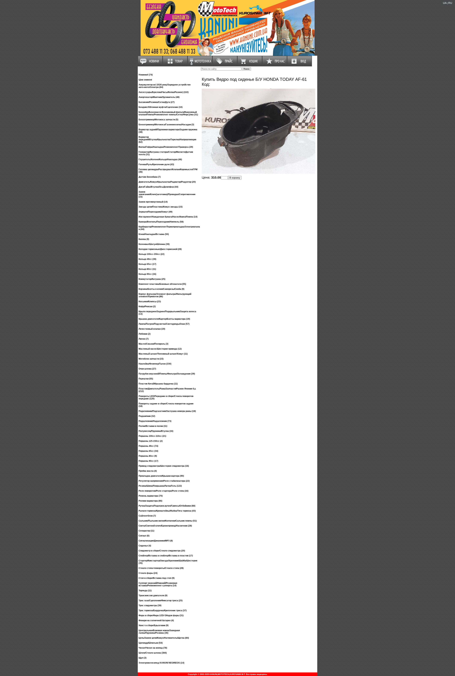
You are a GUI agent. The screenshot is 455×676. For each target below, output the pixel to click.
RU (450, 2)
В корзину (234, 177)
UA (445, 2)
